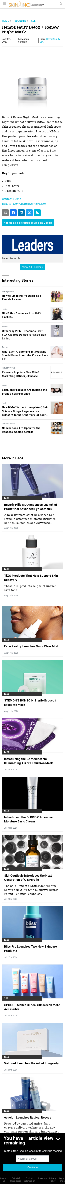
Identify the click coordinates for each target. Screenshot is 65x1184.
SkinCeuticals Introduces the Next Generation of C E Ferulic (28, 877)
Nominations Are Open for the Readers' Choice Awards (21, 430)
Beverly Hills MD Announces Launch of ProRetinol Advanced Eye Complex (30, 507)
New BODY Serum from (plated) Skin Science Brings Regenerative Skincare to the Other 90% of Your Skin (25, 411)
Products (19, 21)
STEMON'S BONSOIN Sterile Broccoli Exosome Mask (30, 702)
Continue (33, 1167)
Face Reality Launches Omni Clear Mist (31, 646)
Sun (6, 998)
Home (5, 21)
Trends (5, 347)
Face (33, 21)
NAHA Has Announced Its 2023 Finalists (21, 315)
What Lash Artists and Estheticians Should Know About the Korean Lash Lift (25, 355)
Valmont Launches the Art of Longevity (31, 1063)
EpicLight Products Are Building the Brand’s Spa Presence (24, 391)
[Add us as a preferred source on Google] (37, 212)
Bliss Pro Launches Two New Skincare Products (30, 948)
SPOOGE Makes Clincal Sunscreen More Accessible (32, 1007)
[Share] (13, 212)
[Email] (5, 212)
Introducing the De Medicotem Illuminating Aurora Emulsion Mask (28, 761)
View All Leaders (32, 267)
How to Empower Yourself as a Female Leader (21, 297)
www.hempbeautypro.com (29, 203)
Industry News (8, 368)
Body (4, 403)
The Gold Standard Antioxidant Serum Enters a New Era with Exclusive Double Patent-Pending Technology (31, 890)
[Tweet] (29, 212)
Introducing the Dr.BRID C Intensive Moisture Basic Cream (28, 819)
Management (8, 291)
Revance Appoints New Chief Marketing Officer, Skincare (20, 374)
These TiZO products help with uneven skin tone (30, 588)
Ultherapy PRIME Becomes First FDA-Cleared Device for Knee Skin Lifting (24, 334)
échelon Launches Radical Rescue (27, 1117)
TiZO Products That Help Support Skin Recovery (31, 578)
